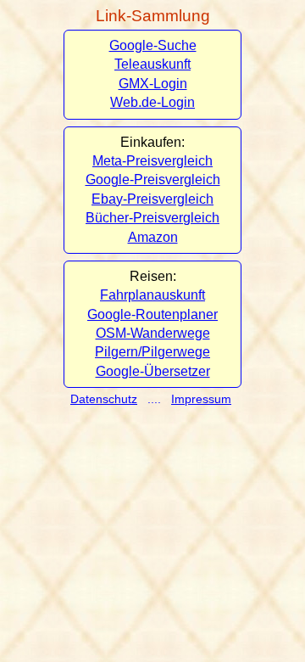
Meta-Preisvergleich (152, 161)
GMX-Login (153, 83)
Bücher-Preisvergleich (152, 217)
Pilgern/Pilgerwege (152, 352)
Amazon (153, 237)
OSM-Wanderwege (153, 333)
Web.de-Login (152, 102)
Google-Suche (153, 45)
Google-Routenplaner (152, 314)
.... (156, 399)
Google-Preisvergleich (153, 179)
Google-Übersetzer (153, 371)
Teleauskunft (152, 64)
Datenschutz (103, 399)
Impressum (201, 399)
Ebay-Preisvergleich (153, 199)
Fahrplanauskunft (152, 295)
